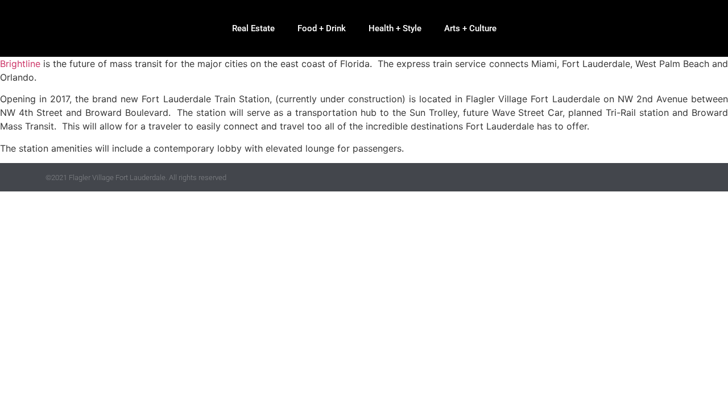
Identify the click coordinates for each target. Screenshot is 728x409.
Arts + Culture (470, 28)
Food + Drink (321, 28)
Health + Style (395, 28)
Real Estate (253, 28)
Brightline (20, 63)
